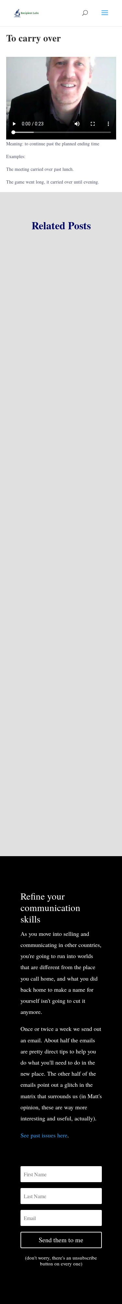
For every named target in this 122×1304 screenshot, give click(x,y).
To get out (30, 387)
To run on (30, 774)
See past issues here (43, 1135)
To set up (29, 584)
